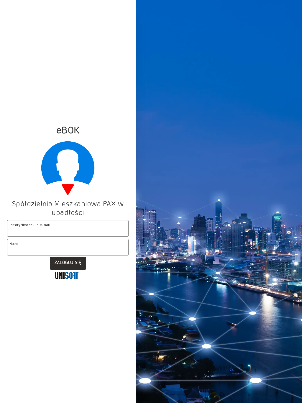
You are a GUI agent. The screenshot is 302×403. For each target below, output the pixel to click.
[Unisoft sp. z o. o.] (66, 276)
